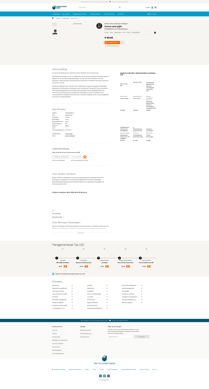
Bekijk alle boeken (57, 217)
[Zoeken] (120, 7)
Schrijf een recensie (60, 157)
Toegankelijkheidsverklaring (128, 369)
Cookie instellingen (112, 369)
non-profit (90, 297)
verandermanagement (129, 299)
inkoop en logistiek (58, 302)
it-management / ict (58, 308)
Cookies (102, 369)
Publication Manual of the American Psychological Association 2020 (151, 105)
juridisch (89, 285)
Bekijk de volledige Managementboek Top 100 (70, 274)
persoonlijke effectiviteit (129, 285)
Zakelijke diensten (85, 330)
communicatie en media (59, 294)
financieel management (59, 299)
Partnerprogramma (58, 353)
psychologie (125, 291)
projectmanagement (128, 288)
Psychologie (66, 18)
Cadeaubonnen (84, 337)
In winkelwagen (112, 42)
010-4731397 (153, 14)
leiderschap (90, 288)
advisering (55, 285)
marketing (90, 291)
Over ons (55, 330)
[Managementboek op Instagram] (108, 376)
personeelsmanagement (94, 308)
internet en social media (59, 305)
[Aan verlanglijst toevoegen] (122, 42)
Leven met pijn (74, 18)
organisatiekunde (92, 302)
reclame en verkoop (128, 294)
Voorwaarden (56, 337)
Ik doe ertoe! (136, 98)
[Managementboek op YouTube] (104, 376)
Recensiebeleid (56, 350)
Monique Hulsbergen (121, 23)
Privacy (94, 369)
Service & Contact (144, 369)
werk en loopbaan (127, 302)
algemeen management (59, 288)
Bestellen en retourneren (60, 340)
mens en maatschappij (94, 294)
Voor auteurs (56, 347)
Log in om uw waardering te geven (79, 160)
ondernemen (91, 299)
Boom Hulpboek (70, 136)
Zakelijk (82, 326)
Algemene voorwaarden (75, 369)
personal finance (92, 305)
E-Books (58, 18)
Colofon (87, 369)
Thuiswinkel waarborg (59, 369)
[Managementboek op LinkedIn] (100, 376)
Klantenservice (57, 326)
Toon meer (80, 232)
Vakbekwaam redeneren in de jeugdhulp (124, 136)
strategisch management (129, 297)
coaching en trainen (58, 291)
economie (55, 297)
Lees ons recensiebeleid (58, 160)
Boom (67, 126)
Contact (54, 333)
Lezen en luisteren (58, 343)
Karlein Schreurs (109, 23)
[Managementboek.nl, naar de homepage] (59, 9)
